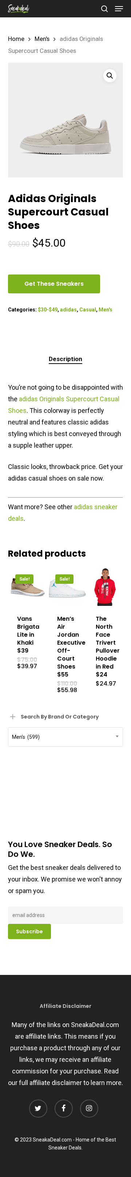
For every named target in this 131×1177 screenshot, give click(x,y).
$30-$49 (47, 310)
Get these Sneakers (54, 284)
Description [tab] (65, 359)
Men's (42, 38)
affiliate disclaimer (55, 1082)
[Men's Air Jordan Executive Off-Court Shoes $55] (67, 586)
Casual (87, 310)
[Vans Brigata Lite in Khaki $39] (27, 586)
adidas (68, 310)
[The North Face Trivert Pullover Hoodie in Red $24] (106, 586)
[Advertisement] (62, 753)
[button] (119, 8)
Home (16, 38)
